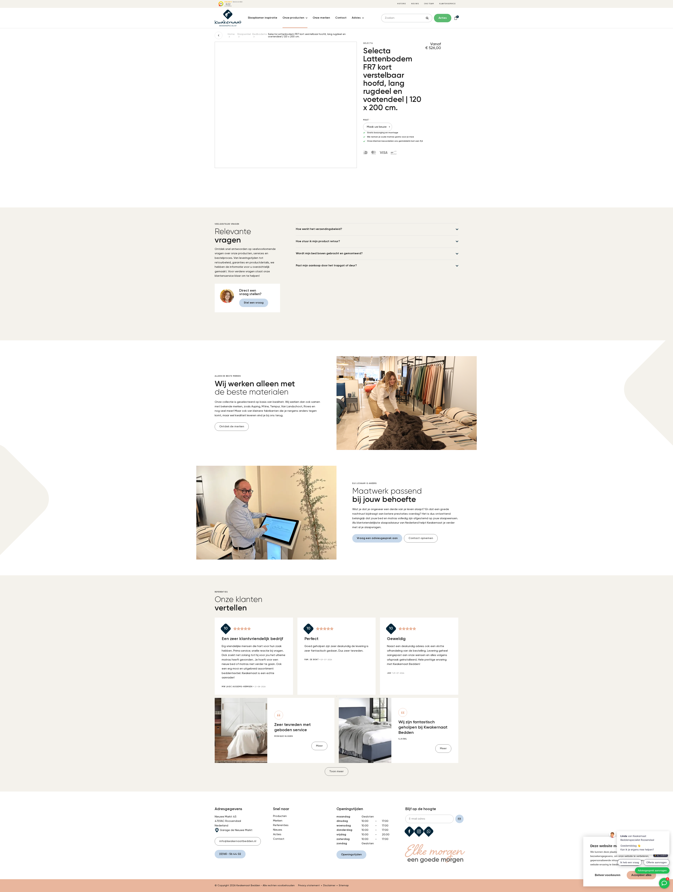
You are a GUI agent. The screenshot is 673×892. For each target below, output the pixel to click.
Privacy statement (309, 885)
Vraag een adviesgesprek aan (377, 538)
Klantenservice (447, 4)
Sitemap (344, 885)
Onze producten (293, 17)
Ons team (429, 4)
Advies (356, 17)
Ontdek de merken (231, 426)
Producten (280, 816)
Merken (277, 820)
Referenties (280, 825)
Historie (401, 4)
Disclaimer (329, 885)
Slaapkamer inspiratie (262, 17)
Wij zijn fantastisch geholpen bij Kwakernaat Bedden (422, 727)
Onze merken (321, 17)
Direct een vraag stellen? (250, 292)
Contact (340, 17)
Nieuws (415, 4)
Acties (277, 834)
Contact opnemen (421, 538)
